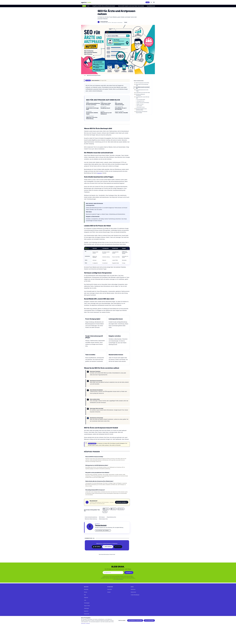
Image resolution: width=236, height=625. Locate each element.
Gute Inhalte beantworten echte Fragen (142, 90)
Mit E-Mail (118, 546)
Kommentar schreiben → (121, 502)
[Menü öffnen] (154, 2)
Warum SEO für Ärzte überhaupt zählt (142, 85)
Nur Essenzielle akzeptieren (135, 620)
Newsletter (109, 589)
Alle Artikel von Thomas (103, 530)
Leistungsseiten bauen (140, 101)
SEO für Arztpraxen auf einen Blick (142, 82)
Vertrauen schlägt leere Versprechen (140, 95)
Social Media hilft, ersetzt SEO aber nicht (142, 97)
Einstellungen (121, 620)
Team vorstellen (139, 105)
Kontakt (109, 592)
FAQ (85, 594)
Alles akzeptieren (149, 620)
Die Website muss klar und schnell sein (142, 88)
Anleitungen (86, 608)
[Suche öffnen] (151, 2)
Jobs (85, 600)
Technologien (86, 602)
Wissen (85, 592)
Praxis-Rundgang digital (140, 99)
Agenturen (86, 611)
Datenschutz (86, 613)
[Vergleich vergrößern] (128, 248)
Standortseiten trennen (140, 107)
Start (85, 75)
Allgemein (86, 597)
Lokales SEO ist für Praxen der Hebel (143, 92)
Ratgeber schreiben (139, 104)
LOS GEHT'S (129, 572)
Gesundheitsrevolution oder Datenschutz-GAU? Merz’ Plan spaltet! (132, 5)
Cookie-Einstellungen (135, 594)
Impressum (133, 589)
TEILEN (125, 22)
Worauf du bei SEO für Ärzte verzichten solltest (141, 109)
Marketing (99, 173)
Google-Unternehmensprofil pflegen (142, 102)
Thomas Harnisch (101, 525)
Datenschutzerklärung (119, 579)
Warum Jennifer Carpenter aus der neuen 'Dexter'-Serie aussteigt (102, 5)
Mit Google (108, 546)
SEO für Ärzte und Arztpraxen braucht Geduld (141, 112)
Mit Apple (97, 546)
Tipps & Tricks (87, 605)
